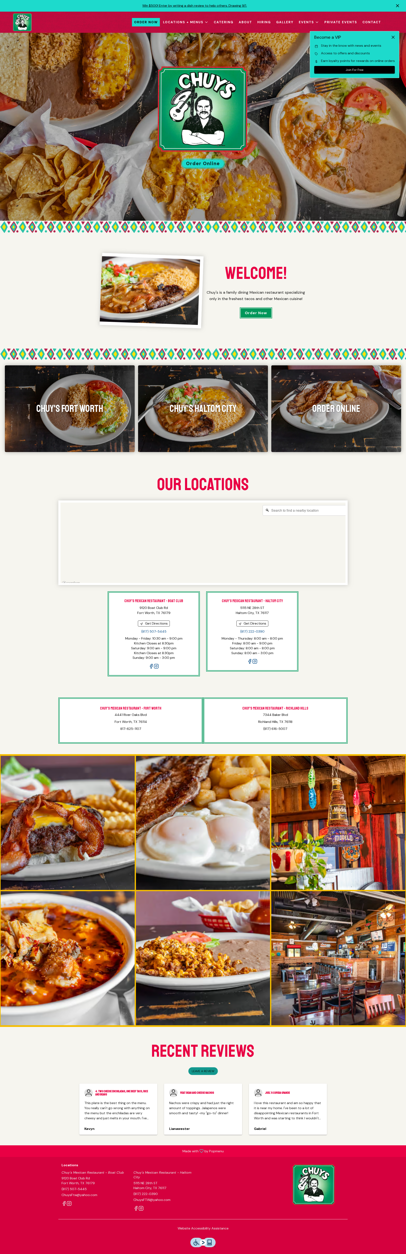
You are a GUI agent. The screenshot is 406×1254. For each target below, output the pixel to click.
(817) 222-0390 (145, 1194)
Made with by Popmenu (113, 1151)
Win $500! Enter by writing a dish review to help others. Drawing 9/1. (194, 5)
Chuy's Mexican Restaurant (314, 1184)
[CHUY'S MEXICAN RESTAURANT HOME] (22, 22)
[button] (186, 22)
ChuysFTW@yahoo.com (151, 1200)
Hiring (264, 22)
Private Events (340, 22)
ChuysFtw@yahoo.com (79, 1195)
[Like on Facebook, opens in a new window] (151, 667)
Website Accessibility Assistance (203, 1228)
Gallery (285, 22)
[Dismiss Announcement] (397, 6)
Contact (371, 22)
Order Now (146, 22)
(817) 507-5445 (74, 1189)
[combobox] (305, 510)
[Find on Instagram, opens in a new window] (156, 667)
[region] (205, 545)
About (245, 22)
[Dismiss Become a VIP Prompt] (393, 37)
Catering (223, 22)
